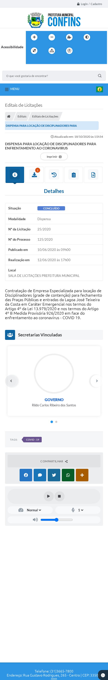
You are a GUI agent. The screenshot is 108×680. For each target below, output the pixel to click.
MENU (14, 88)
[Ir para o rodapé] (42, 61)
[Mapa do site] (51, 50)
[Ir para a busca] (31, 61)
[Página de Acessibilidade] (69, 50)
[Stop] (60, 496)
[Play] (49, 496)
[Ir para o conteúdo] (84, 51)
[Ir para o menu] (95, 51)
